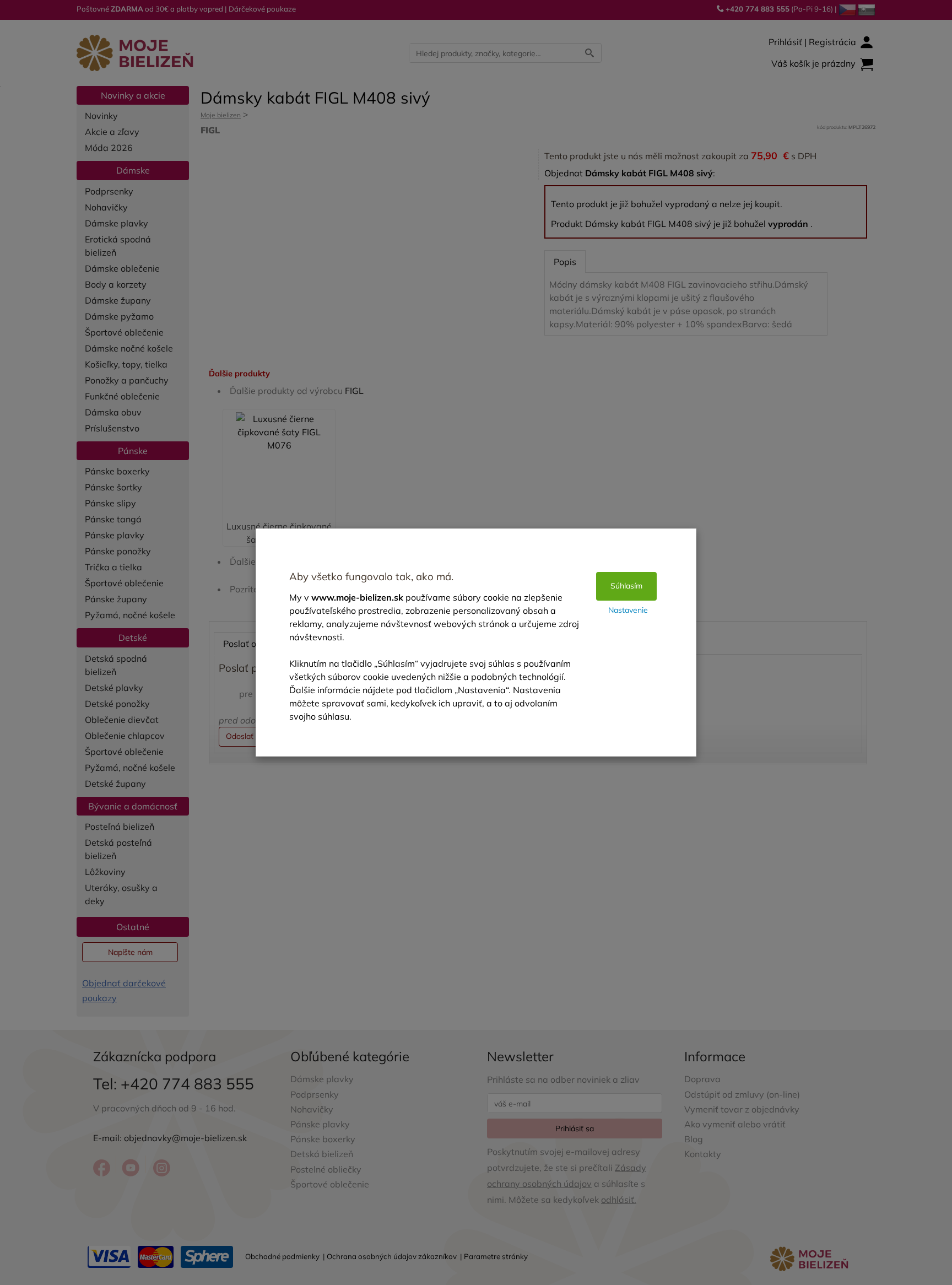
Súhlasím (626, 586)
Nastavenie (628, 610)
